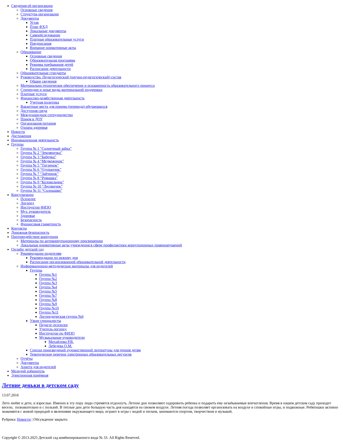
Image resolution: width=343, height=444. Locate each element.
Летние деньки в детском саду (40, 385)
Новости (24, 419)
